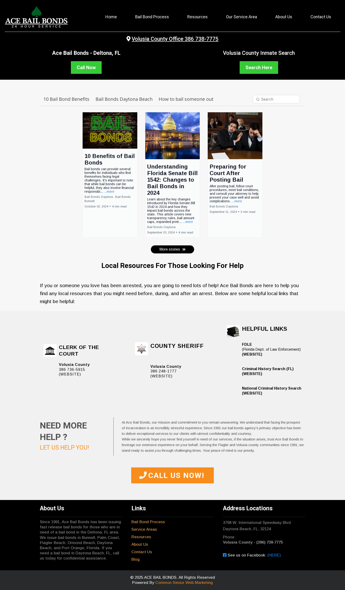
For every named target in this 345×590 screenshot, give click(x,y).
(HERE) (274, 555)
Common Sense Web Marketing (184, 582)
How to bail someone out (186, 99)
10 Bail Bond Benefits (66, 99)
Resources (197, 16)
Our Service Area (241, 16)
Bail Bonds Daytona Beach (124, 99)
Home (111, 16)
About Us (283, 16)
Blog (135, 559)
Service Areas (144, 529)
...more (109, 191)
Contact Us (320, 16)
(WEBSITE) (70, 374)
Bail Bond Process (152, 16)
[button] (110, 174)
